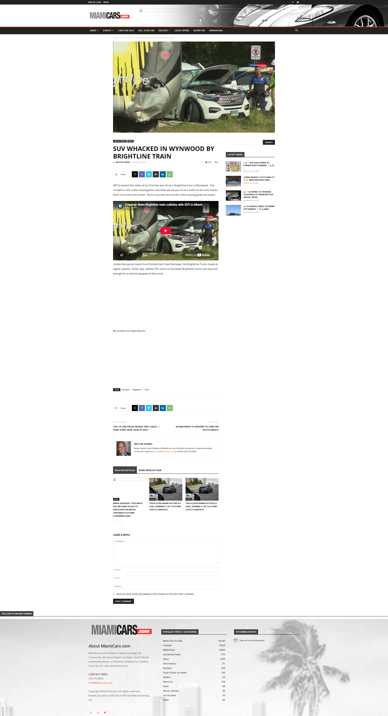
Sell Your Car (146, 30)
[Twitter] (298, 2)
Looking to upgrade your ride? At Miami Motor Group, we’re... (258, 194)
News (106, 2)
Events (107, 30)
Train (146, 389)
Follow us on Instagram (17, 613)
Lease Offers (182, 30)
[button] (296, 30)
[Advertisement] (165, 302)
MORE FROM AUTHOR (150, 470)
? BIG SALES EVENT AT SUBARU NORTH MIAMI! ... (256, 165)
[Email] (135, 174)
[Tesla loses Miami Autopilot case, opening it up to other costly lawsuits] (165, 489)
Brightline (137, 389)
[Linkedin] (163, 174)
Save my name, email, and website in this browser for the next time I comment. (155, 594)
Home (115, 38)
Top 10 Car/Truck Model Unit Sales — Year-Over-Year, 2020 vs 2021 (136, 428)
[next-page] (120, 522)
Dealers (163, 30)
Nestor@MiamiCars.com (164, 451)
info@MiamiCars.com (100, 682)
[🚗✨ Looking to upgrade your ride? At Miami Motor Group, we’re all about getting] (233, 195)
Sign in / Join (94, 2)
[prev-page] (115, 522)
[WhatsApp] (170, 174)
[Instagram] (98, 712)
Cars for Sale (126, 30)
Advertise (199, 30)
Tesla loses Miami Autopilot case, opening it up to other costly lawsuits (165, 506)
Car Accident (126, 38)
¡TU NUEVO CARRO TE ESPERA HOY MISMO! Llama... (259, 207)
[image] (121, 630)
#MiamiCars (216, 30)
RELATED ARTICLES (125, 470)
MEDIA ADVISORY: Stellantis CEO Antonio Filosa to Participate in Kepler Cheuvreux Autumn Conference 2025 (128, 509)
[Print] (156, 174)
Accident (125, 389)
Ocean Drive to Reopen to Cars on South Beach (197, 428)
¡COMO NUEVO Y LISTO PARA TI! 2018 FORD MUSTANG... (258, 178)
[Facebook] (293, 2)
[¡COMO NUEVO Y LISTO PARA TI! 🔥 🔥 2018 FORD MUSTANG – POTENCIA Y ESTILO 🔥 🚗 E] (233, 181)
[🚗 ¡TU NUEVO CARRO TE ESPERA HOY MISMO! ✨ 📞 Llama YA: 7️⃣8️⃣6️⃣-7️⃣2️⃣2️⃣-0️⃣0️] (233, 210)
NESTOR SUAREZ (123, 162)
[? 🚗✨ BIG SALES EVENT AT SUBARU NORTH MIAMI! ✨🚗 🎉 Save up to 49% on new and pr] (233, 166)
